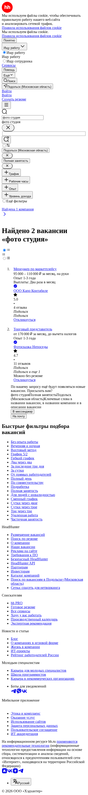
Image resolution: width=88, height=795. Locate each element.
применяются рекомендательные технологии (39, 743)
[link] (9, 81)
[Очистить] (8, 127)
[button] (7, 91)
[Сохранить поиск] (6, 139)
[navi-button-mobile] (6, 105)
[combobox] (23, 117)
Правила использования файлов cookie (32, 36)
